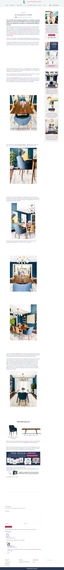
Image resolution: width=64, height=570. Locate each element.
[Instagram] (54, 5)
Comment (7, 511)
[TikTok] (52, 5)
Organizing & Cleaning (32, 5)
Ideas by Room (12, 5)
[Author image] (16, 17)
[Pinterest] (58, 5)
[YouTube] (57, 5)
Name (6, 523)
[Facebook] (55, 5)
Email (25, 523)
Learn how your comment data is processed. (28, 529)
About (7, 5)
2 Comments (29, 17)
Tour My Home (7, 561)
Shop (44, 5)
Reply (7, 542)
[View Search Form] (50, 5)
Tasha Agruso (20, 17)
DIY (24, 12)
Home (22, 12)
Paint (37, 442)
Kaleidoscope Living (31, 568)
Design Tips (7, 563)
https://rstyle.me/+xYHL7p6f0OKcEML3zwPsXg (32, 549)
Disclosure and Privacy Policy (24, 561)
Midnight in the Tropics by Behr (30, 442)
